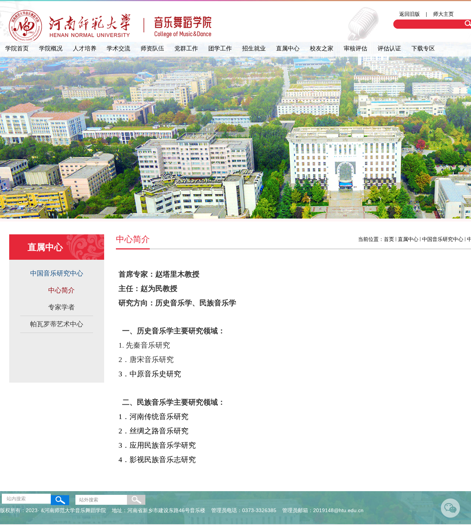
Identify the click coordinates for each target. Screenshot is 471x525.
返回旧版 (409, 14)
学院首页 (17, 48)
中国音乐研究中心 (442, 239)
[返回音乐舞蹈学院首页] (110, 28)
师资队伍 (152, 48)
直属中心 (288, 48)
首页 (389, 239)
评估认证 (389, 48)
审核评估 (355, 48)
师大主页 (443, 14)
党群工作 (186, 48)
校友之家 (321, 48)
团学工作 (220, 48)
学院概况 (51, 48)
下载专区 (423, 48)
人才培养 (84, 48)
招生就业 (254, 48)
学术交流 (118, 48)
